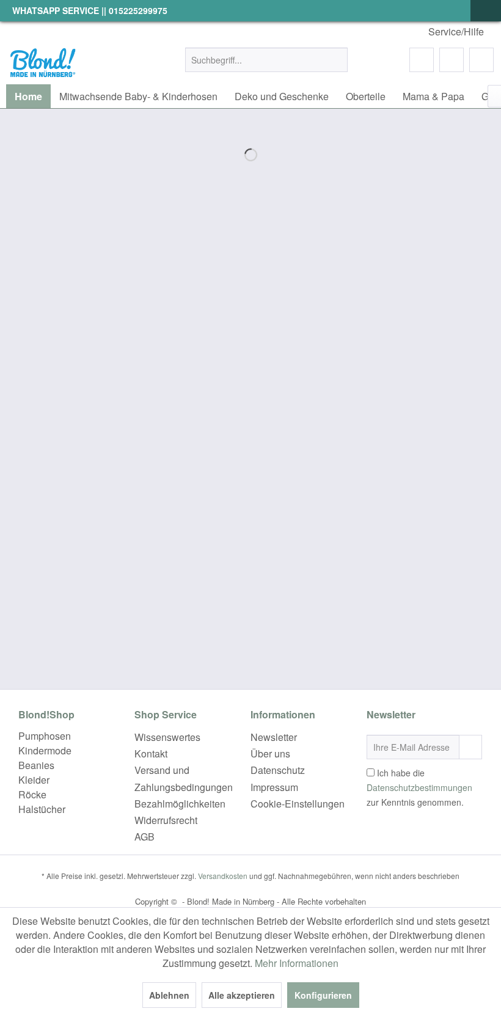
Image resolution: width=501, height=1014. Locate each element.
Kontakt (150, 753)
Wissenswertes (167, 737)
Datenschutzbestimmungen (419, 787)
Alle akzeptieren (241, 995)
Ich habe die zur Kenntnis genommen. (419, 787)
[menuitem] (266, 60)
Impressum (274, 787)
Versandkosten (222, 875)
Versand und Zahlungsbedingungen (183, 778)
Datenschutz (277, 770)
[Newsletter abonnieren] (470, 747)
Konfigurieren (323, 995)
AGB (144, 837)
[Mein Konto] (451, 60)
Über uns (270, 753)
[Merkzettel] (421, 60)
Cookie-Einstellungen (297, 804)
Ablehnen (169, 995)
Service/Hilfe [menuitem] (456, 31)
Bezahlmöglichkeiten (179, 804)
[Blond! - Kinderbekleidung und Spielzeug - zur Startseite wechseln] (42, 63)
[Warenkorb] (481, 60)
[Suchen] (336, 60)
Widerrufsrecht (165, 820)
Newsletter (273, 737)
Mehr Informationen (296, 963)
